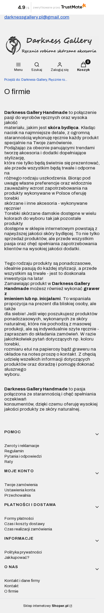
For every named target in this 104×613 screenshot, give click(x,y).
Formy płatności (19, 518)
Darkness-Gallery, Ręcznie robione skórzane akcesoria (36, 80)
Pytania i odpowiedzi (23, 456)
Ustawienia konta (19, 490)
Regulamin (14, 451)
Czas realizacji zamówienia (28, 529)
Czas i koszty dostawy (24, 524)
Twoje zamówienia (21, 485)
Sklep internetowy (46, 606)
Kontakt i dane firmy (22, 580)
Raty (8, 461)
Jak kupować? (16, 557)
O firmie (11, 591)
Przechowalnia (17, 495)
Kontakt (11, 586)
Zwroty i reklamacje (21, 446)
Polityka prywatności (23, 552)
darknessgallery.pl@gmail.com (36, 17)
